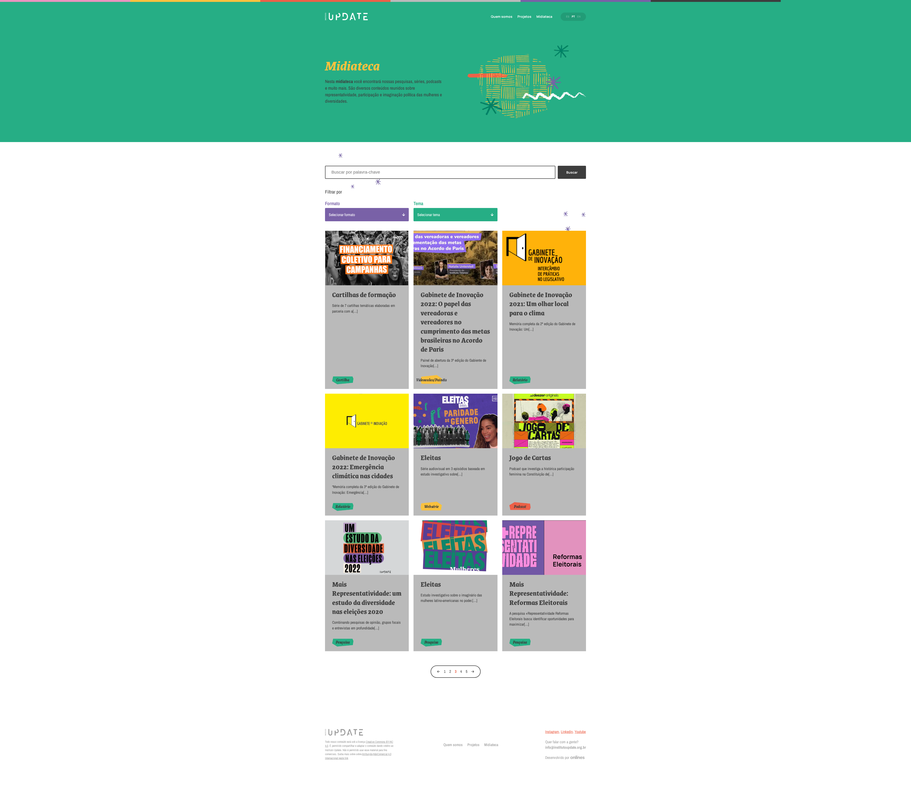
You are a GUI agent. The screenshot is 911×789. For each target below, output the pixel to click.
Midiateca (544, 16)
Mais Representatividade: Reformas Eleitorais (538, 593)
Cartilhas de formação (364, 294)
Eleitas (431, 457)
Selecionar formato (342, 214)
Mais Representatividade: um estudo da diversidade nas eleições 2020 (366, 598)
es (567, 16)
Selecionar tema (428, 214)
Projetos (524, 16)
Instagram (552, 731)
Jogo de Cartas (530, 457)
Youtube (580, 731)
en (579, 16)
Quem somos (501, 16)
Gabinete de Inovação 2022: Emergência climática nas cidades (363, 466)
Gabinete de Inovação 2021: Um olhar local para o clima (540, 303)
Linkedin (567, 731)
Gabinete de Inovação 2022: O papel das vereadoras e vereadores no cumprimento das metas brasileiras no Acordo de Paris (455, 322)
